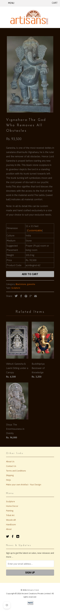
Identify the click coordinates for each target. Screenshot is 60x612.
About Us (10, 461)
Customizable (35, 230)
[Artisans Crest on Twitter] (7, 536)
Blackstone (21, 284)
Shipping (10, 475)
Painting (9, 510)
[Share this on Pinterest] (25, 296)
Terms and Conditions (16, 471)
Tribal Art (10, 515)
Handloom (11, 524)
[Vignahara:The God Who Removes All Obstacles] (30, 74)
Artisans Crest (33, 590)
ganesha (31, 284)
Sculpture (15, 288)
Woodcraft (11, 520)
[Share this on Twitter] (15, 295)
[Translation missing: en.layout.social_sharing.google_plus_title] (30, 296)
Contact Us (11, 466)
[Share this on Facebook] (20, 296)
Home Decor (12, 506)
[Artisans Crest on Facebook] (12, 536)
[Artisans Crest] (30, 17)
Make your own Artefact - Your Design (23, 484)
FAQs (8, 480)
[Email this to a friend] (35, 296)
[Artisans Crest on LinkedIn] (17, 536)
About (9, 529)
